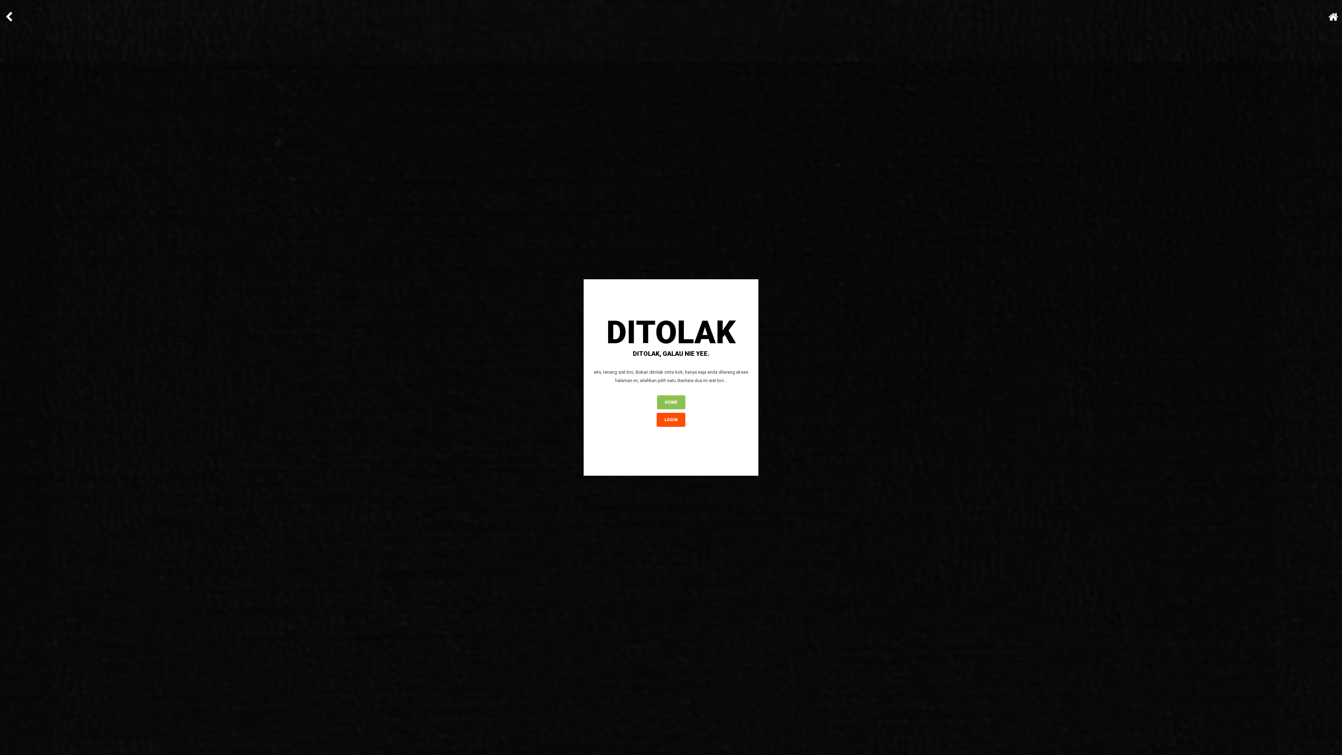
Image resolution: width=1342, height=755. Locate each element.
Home (671, 402)
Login (671, 419)
